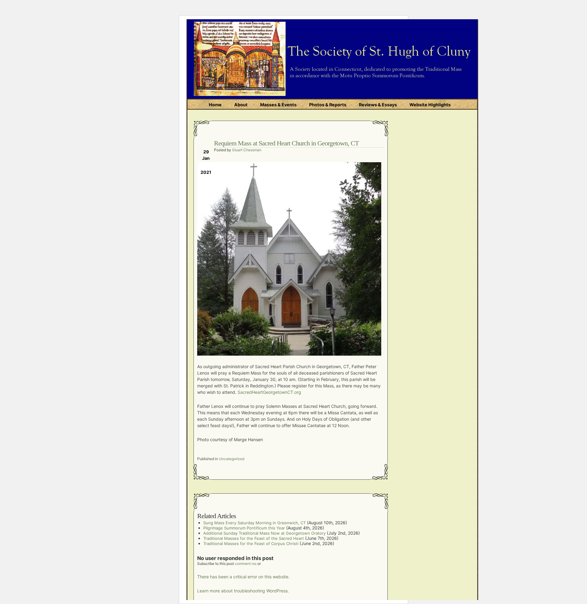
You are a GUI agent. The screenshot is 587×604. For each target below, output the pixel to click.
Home (215, 104)
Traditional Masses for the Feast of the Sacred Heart (253, 538)
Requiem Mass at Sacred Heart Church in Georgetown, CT (286, 143)
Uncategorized (231, 458)
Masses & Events (278, 104)
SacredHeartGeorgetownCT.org (269, 392)
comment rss (246, 563)
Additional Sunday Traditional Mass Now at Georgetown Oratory (264, 533)
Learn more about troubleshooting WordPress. (243, 590)
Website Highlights (430, 104)
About (241, 104)
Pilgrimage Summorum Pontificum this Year (244, 527)
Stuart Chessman (246, 150)
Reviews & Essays (378, 104)
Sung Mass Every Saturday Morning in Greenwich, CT (254, 522)
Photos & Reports (327, 104)
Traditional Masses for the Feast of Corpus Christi (250, 543)
